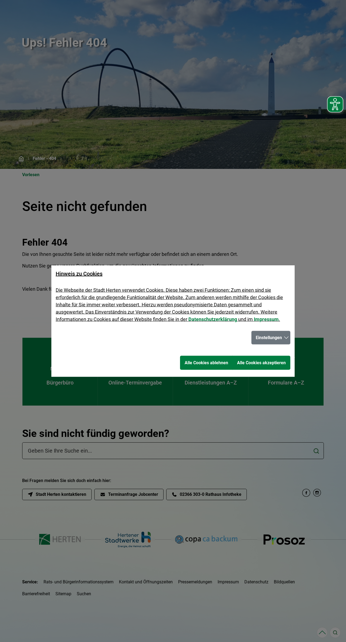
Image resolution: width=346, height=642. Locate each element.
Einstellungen (269, 337)
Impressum (266, 319)
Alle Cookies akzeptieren (261, 362)
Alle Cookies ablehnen (206, 362)
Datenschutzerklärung (212, 319)
